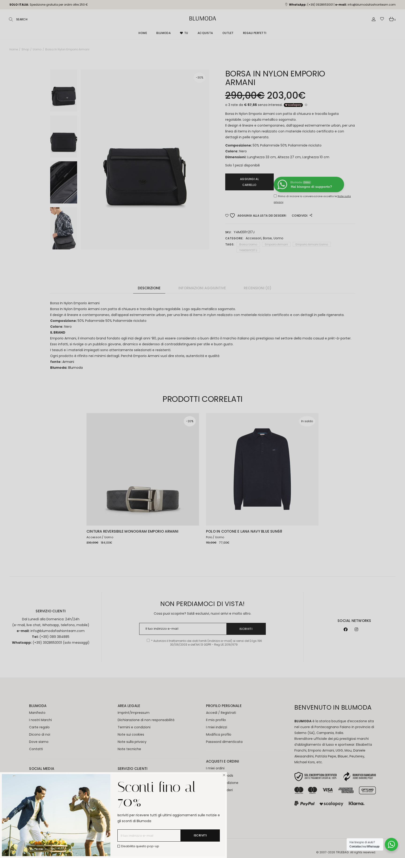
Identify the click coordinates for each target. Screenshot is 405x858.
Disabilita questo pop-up (140, 846)
